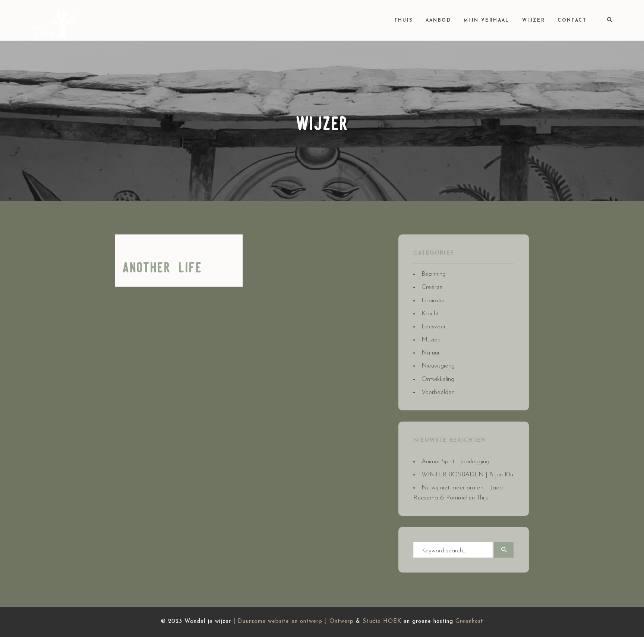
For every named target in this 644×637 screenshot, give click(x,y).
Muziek (431, 340)
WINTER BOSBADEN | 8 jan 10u (467, 475)
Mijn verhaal (486, 20)
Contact (572, 20)
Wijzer (533, 20)
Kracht (430, 313)
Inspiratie (433, 300)
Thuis (403, 20)
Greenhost (469, 621)
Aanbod (438, 20)
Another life (162, 268)
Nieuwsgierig (438, 366)
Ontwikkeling (438, 379)
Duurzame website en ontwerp (280, 621)
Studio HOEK (382, 621)
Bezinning (434, 274)
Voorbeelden (438, 392)
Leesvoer (434, 327)
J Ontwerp (339, 621)
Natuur (431, 353)
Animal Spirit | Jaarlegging (455, 461)
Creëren (432, 287)
